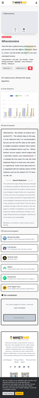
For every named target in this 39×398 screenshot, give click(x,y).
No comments (10, 295)
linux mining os (27, 61)
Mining (4, 63)
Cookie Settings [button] (8, 393)
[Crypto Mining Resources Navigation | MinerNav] (19, 3)
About (23, 362)
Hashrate (17, 61)
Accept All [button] (19, 393)
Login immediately (19, 308)
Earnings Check (6, 37)
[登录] (36, 3)
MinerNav (6, 223)
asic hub (15, 59)
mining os (11, 63)
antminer (8, 59)
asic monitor (24, 59)
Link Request (7, 360)
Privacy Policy (19, 360)
